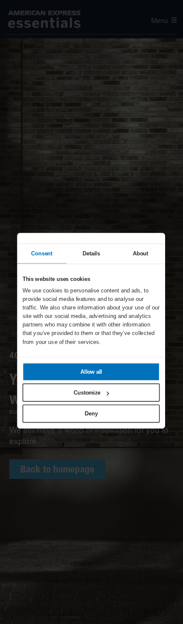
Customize (87, 392)
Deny (91, 413)
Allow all (91, 372)
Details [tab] (91, 253)
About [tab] (140, 253)
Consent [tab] (41, 253)
